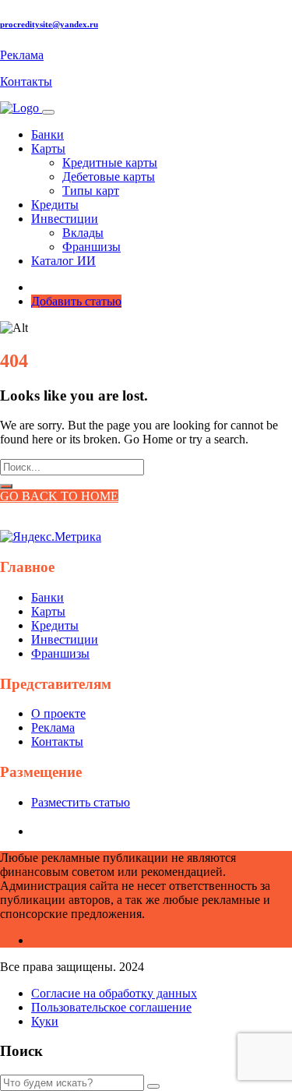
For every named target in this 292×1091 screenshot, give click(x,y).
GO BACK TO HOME (59, 496)
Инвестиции (64, 639)
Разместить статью (80, 802)
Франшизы (91, 246)
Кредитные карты (109, 162)
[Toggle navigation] (48, 112)
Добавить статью (76, 301)
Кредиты (55, 204)
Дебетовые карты (108, 176)
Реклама (22, 55)
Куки (44, 1021)
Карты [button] (48, 148)
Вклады (83, 232)
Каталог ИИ (63, 260)
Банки (47, 134)
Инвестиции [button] (64, 218)
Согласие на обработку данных (114, 993)
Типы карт (90, 190)
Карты (48, 611)
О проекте (58, 713)
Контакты (26, 81)
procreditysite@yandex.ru (49, 24)
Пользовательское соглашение (111, 1007)
